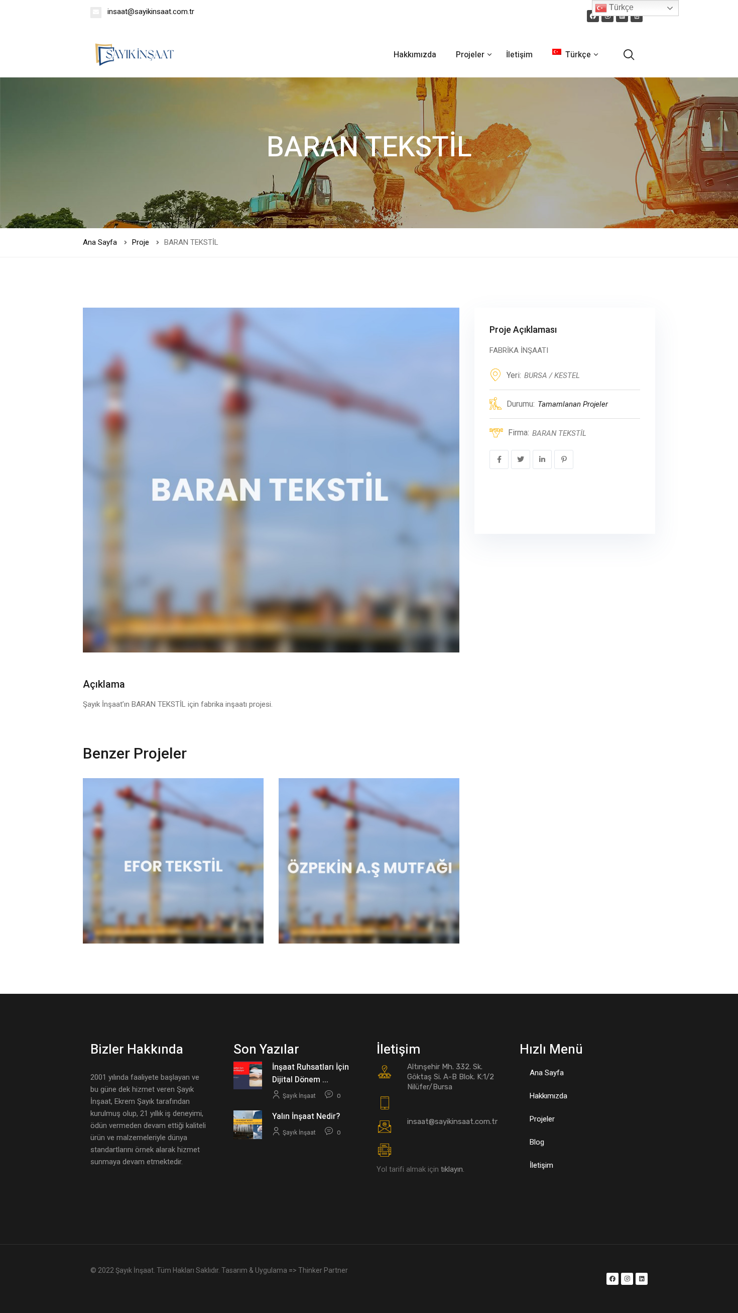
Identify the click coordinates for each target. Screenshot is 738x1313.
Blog (537, 1142)
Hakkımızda (415, 55)
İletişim (519, 55)
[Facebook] (593, 16)
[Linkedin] (622, 16)
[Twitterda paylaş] (520, 459)
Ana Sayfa (100, 242)
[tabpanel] (271, 480)
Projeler (471, 55)
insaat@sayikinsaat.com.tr (149, 11)
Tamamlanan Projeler (573, 404)
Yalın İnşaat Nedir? (306, 1116)
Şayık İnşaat (299, 1095)
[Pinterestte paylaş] (563, 459)
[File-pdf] (637, 16)
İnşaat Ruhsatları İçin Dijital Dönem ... (310, 1073)
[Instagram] (607, 16)
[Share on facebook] (499, 459)
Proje (140, 242)
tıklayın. (452, 1169)
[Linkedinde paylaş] (542, 459)
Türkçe (620, 7)
